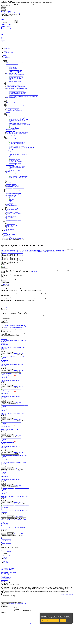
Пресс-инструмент (5, 578)
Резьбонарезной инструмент (8, 568)
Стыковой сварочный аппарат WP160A (10, 381)
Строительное (4, 580)
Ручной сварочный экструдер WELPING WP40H (13, 528)
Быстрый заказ (4, 284)
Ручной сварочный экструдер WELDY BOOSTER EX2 (14, 497)
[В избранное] (9, 284)
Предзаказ (3, 280)
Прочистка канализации (7, 569)
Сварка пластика (5, 573)
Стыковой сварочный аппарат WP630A (10, 480)
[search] (15, 21)
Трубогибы (3, 576)
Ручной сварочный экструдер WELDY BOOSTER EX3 (14, 511)
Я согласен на (14, 603)
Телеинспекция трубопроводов (8, 572)
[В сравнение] (22, 353)
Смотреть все (4, 581)
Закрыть (63, 620)
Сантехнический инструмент (8, 574)
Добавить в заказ (5, 282)
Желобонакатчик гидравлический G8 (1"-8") (12, 365)
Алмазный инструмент (6, 577)
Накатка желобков (5, 570)
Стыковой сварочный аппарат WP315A (10, 447)
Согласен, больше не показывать (50, 620)
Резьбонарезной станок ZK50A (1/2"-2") (10, 430)
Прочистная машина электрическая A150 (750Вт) (13, 348)
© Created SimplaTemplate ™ (66, 594)
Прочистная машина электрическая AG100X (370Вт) (14, 414)
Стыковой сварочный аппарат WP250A (10, 397)
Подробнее (35, 271)
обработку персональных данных (17, 603)
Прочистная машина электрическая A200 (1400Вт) (13, 463)
